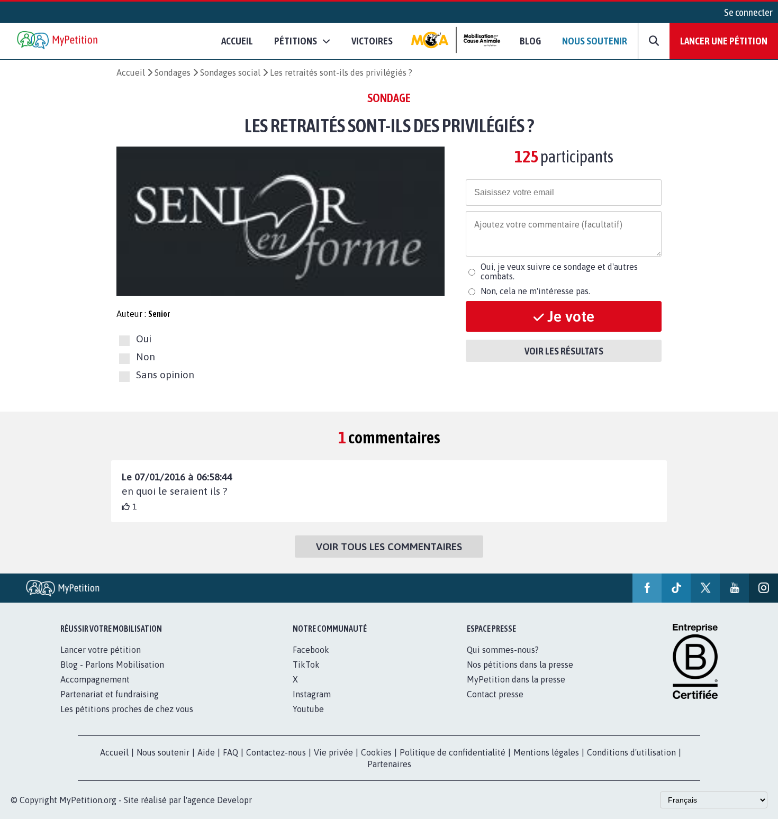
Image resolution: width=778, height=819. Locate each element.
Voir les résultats (563, 351)
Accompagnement (95, 679)
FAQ (230, 752)
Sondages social (230, 72)
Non (145, 356)
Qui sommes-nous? (503, 649)
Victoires (372, 41)
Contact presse (495, 694)
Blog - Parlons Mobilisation (112, 664)
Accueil (237, 41)
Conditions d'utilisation (631, 752)
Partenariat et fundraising (109, 694)
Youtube (308, 709)
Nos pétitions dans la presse (520, 664)
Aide (206, 752)
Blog (530, 41)
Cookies (376, 752)
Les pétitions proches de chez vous (126, 709)
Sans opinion (165, 375)
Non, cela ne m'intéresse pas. (535, 291)
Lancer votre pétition (100, 649)
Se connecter (748, 12)
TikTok (306, 664)
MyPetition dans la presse (516, 679)
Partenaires (389, 764)
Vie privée (333, 752)
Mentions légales (546, 752)
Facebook (311, 649)
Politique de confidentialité (452, 752)
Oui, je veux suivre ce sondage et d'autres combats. (559, 271)
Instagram (312, 694)
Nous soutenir (594, 41)
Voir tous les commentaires (389, 546)
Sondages (173, 72)
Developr (234, 800)
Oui (143, 338)
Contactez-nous (276, 752)
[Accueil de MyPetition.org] (58, 41)
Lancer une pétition (723, 41)
